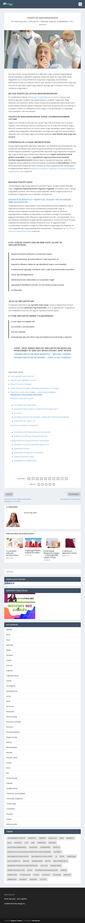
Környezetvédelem (13, 732)
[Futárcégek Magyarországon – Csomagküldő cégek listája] (52, 543)
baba (62, 838)
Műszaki (9, 752)
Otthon (9, 763)
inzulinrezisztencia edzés (18, 856)
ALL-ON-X (18, 413)
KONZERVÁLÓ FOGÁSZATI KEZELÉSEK (28, 453)
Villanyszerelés (11, 824)
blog (9, 843)
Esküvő (8, 660)
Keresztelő (10, 712)
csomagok (41, 843)
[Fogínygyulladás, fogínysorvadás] (33, 542)
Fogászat (52, 21)
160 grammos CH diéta (16, 838)
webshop (67, 875)
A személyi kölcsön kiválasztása (12, 553)
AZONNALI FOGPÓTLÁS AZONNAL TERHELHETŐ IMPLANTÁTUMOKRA (41, 417)
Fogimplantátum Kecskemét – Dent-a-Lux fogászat (42, 357)
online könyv (55, 866)
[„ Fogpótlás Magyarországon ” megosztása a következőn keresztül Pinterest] (45, 479)
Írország (33, 879)
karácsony (71, 856)
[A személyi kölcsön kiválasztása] (14, 543)
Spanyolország (11, 778)
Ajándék (9, 630)
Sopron (64, 870)
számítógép (12, 875)
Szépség (9, 783)
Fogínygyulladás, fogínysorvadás (33, 551)
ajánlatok (53, 838)
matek (47, 861)
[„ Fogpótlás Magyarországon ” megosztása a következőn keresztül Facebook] (29, 479)
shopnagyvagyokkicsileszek (46, 870)
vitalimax (57, 875)
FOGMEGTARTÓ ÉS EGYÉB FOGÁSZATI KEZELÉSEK (29, 441)
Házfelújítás (10, 686)
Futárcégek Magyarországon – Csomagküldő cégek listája (52, 554)
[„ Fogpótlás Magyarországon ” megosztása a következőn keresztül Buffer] (54, 479)
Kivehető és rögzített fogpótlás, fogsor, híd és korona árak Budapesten (39, 200)
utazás (36, 875)
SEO (7, 773)
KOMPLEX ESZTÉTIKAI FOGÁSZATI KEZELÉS (31, 436)
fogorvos (33, 847)
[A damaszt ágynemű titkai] (70, 543)
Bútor (8, 635)
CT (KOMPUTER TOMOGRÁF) (25, 405)
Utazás (9, 819)
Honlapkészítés (11, 691)
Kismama (9, 727)
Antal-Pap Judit (20, 21)
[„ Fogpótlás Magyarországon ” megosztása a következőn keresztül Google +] (37, 479)
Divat (8, 640)
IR (56, 856)
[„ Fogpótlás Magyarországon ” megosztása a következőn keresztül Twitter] (33, 479)
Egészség (44, 21)
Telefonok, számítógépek (15, 793)
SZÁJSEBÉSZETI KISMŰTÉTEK (25, 461)
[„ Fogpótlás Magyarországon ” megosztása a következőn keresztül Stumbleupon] (58, 479)
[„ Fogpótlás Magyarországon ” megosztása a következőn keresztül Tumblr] (41, 479)
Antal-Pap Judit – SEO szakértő (15, 899)
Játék (8, 701)
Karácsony (10, 706)
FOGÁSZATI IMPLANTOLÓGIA (21, 398)
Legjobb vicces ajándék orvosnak (23, 380)
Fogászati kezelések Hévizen (26, 394)
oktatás (44, 866)
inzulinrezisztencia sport (42, 856)
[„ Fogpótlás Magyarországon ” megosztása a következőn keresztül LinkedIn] (50, 479)
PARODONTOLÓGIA (21, 449)
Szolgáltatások (62, 21)
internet (57, 852)
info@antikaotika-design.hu (14, 904)
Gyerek (8, 681)
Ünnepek (9, 814)
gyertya (56, 847)
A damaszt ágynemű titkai (69, 552)
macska (26, 861)
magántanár (37, 861)
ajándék (42, 838)
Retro (8, 768)
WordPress (36, 921)
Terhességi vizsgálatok (14, 799)
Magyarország (11, 737)
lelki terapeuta (14, 861)
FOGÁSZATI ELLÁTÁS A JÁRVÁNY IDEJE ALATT (31, 445)
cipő (32, 843)
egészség (52, 843)
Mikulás (9, 742)
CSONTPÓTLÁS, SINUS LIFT (25, 421)
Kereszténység (11, 717)
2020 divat (32, 838)
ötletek (43, 879)
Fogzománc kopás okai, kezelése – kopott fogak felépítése (33, 392)
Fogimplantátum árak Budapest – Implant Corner (42, 354)
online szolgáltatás (16, 870)
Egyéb (8, 650)
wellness (23, 879)
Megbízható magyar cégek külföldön (23, 866)
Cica (26, 843)
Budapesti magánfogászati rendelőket (45, 97)
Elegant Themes (16, 921)
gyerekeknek (45, 847)
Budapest (18, 843)
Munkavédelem (11, 747)
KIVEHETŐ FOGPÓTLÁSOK (24, 457)
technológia (25, 875)
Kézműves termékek (13, 722)
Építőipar (9, 655)
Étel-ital (9, 665)
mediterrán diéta (60, 861)
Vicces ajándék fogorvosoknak (22, 376)
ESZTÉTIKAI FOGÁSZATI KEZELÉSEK (24, 425)
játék (62, 856)
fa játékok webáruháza (17, 847)
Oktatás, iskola (11, 758)
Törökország (11, 804)
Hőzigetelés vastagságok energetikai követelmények (29, 852)
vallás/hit (46, 875)
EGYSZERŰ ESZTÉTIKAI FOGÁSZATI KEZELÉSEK (32, 432)
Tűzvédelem (10, 809)
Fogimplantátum (12, 676)
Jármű (8, 696)
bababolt (70, 838)
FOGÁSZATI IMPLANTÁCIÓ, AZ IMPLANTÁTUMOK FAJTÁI (36, 409)
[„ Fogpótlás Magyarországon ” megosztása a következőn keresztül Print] (66, 479)
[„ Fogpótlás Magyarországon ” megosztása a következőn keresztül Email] (62, 479)
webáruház (12, 879)
